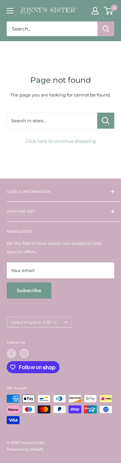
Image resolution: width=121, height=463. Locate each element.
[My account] (95, 10)
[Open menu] (10, 10)
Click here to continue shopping (61, 141)
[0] (109, 11)
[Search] (105, 28)
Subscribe (29, 290)
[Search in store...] (105, 121)
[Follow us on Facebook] (11, 353)
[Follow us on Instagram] (24, 353)
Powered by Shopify (25, 449)
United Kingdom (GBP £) (33, 322)
